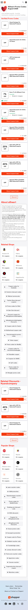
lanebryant (5, 478)
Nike (17, 466)
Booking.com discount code (13, 508)
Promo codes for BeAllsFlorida (14, 502)
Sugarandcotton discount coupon (13, 567)
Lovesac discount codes (14, 549)
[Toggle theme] (26, 2)
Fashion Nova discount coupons (13, 301)
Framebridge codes (13, 545)
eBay (3, 265)
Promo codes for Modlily (14, 344)
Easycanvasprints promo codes (14, 335)
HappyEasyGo (20, 277)
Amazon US (5, 253)
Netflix (4, 277)
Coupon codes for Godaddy (13, 287)
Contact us (14, 591)
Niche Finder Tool (15, 588)
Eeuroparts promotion (13, 533)
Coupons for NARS (13, 358)
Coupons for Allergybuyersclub (13, 518)
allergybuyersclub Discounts (14, 523)
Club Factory (6, 454)
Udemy (18, 253)
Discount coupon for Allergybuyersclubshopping (14, 315)
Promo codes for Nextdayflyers (14, 367)
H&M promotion (13, 491)
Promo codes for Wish (13, 306)
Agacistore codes (14, 558)
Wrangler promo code (13, 372)
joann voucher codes (14, 487)
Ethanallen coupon (13, 354)
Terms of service (23, 600)
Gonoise (18, 478)
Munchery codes (14, 572)
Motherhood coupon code (13, 330)
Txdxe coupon (14, 340)
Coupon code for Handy (14, 326)
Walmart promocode (14, 296)
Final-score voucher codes (14, 554)
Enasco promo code (14, 528)
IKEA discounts (13, 513)
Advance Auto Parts (8, 466)
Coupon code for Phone (14, 537)
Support (21, 591)
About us (7, 591)
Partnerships (18, 586)
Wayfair (18, 454)
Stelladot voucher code (14, 541)
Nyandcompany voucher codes (14, 496)
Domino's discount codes (13, 292)
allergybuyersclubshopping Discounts (13, 321)
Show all (14, 197)
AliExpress (19, 265)
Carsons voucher (14, 562)
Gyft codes (13, 362)
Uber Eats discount (13, 310)
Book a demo (9, 586)
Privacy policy (15, 600)
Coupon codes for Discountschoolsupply (13, 349)
